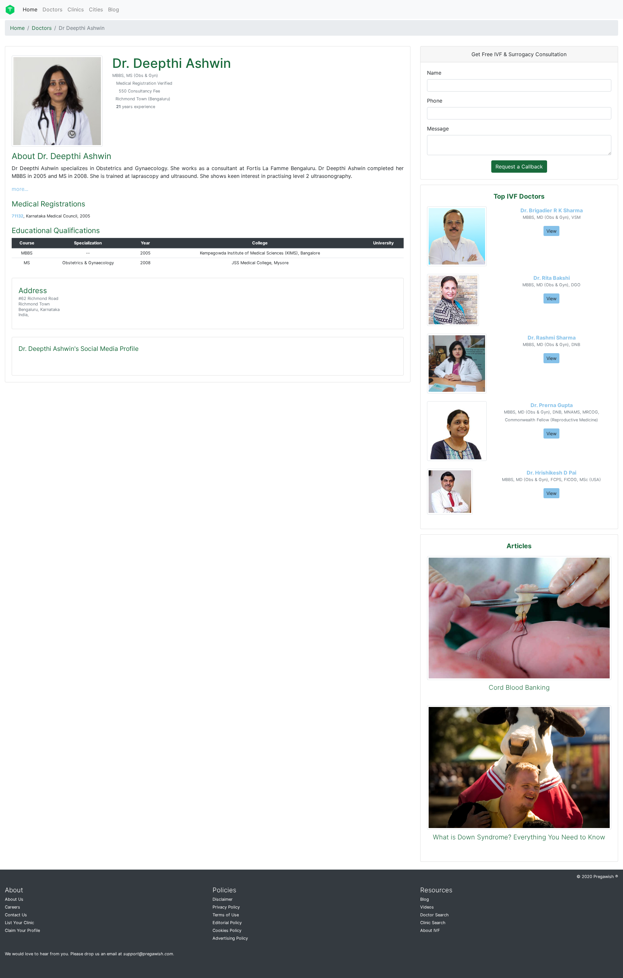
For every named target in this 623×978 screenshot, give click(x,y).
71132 (17, 216)
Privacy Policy (226, 907)
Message (438, 128)
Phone (434, 100)
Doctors (52, 9)
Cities (96, 9)
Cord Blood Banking (519, 687)
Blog (113, 9)
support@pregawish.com (148, 953)
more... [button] (20, 189)
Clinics (75, 9)
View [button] (551, 231)
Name (434, 72)
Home (30, 9)
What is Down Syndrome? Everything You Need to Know (519, 837)
